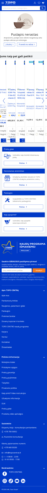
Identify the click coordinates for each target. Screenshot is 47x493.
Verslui (4, 337)
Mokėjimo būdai (8, 362)
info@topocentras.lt (13, 453)
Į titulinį (9, 44)
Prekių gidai (6, 409)
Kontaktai (6, 342)
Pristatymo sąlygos (9, 367)
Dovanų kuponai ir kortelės (13, 321)
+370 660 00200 (10, 447)
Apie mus (5, 295)
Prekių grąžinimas (9, 378)
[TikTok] (11, 481)
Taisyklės (5, 383)
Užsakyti (39, 270)
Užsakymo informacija (11, 398)
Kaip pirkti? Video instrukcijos (14, 393)
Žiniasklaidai (7, 347)
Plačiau (22, 163)
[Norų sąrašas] (39, 3)
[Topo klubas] (23, 248)
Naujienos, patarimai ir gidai (13, 306)
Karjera (5, 332)
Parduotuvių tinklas (10, 301)
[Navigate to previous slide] (4, 101)
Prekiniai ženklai (8, 316)
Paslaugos (6, 311)
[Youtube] (17, 481)
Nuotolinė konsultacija (13, 437)
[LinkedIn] (23, 481)
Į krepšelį (12, 129)
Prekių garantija (8, 372)
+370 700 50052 (10, 431)
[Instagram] (5, 481)
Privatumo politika (8, 282)
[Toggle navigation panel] (2, 3)
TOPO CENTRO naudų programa (15, 326)
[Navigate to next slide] (42, 101)
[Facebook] (5, 474)
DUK (3, 403)
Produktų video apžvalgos (12, 414)
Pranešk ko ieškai (26, 44)
